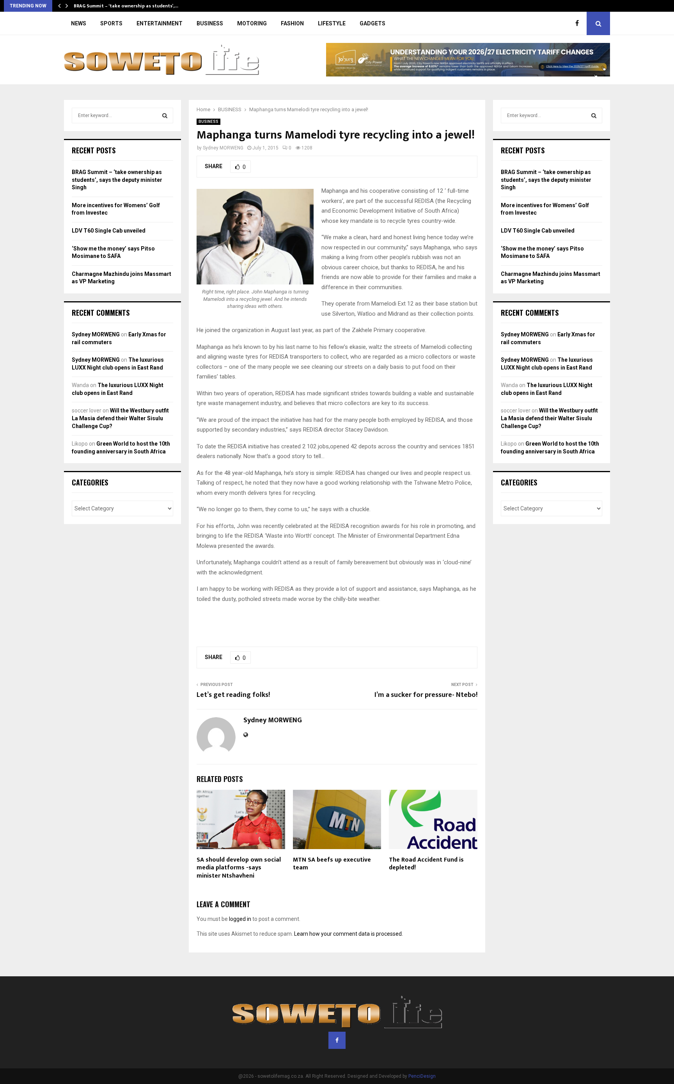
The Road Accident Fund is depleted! (426, 864)
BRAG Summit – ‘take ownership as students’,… (126, 6)
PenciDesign (422, 1076)
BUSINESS (210, 23)
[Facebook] (579, 23)
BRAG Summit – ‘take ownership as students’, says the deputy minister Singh (117, 179)
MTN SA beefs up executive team (332, 864)
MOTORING (252, 23)
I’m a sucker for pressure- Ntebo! (425, 695)
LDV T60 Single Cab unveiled (108, 230)
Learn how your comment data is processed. (348, 934)
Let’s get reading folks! (233, 695)
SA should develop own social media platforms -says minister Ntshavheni (239, 868)
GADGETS (372, 23)
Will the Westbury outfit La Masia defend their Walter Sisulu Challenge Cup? (120, 418)
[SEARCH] (164, 115)
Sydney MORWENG (223, 148)
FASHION (292, 23)
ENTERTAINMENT (160, 23)
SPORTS (111, 23)
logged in (240, 919)
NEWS (78, 23)
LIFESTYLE (332, 23)
